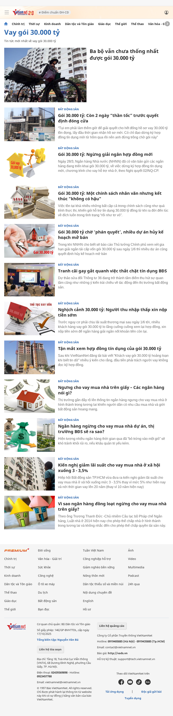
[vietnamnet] (23, 14)
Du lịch (43, 592)
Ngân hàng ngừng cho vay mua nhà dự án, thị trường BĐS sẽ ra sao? (106, 428)
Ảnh (131, 550)
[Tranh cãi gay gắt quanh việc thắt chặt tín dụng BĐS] (29, 280)
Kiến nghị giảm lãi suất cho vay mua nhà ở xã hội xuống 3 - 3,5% (109, 467)
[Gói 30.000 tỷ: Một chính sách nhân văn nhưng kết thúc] (29, 202)
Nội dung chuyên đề (97, 592)
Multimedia (136, 567)
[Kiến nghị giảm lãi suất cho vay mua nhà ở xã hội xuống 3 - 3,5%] (29, 474)
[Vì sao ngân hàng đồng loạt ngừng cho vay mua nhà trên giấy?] (29, 512)
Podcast (133, 576)
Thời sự (34, 24)
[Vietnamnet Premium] (17, 552)
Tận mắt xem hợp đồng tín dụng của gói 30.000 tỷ (109, 348)
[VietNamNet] (6, 24)
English (88, 601)
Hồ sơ (87, 609)
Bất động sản (68, 109)
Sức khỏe (44, 567)
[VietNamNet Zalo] (148, 684)
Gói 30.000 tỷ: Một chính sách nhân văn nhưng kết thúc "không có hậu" (110, 196)
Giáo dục (104, 24)
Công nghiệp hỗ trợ (97, 559)
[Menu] (6, 12)
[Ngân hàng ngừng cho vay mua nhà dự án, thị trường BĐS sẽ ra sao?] (29, 435)
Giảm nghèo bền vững (99, 567)
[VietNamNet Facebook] (121, 684)
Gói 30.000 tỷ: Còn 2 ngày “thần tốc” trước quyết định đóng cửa (108, 118)
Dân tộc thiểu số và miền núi (103, 584)
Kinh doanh (52, 24)
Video (132, 559)
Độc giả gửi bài (151, 691)
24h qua (134, 584)
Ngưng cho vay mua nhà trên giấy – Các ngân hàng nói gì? (111, 390)
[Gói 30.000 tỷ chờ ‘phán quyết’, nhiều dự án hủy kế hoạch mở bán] (29, 241)
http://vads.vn (118, 653)
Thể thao (137, 24)
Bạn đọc (43, 609)
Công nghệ (46, 576)
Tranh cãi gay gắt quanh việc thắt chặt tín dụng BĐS (112, 271)
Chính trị (18, 24)
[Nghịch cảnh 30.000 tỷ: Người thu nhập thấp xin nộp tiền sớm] (29, 318)
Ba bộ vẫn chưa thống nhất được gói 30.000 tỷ (124, 54)
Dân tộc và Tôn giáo (79, 24)
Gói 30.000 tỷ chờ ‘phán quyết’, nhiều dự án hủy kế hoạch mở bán (111, 234)
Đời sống (44, 550)
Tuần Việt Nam (93, 550)
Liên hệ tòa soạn (50, 649)
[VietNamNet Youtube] (130, 684)
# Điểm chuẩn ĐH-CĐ (54, 12)
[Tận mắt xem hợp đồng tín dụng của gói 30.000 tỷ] (29, 357)
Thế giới (121, 24)
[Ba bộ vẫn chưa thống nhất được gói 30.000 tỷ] (45, 75)
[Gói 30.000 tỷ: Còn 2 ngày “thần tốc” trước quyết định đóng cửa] (29, 124)
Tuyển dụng (133, 698)
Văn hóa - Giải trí (160, 24)
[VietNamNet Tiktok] (139, 684)
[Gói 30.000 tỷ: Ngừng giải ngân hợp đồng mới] (29, 163)
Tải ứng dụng (114, 691)
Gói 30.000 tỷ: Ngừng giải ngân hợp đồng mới (105, 154)
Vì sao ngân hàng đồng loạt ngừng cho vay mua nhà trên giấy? (112, 506)
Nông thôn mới (93, 576)
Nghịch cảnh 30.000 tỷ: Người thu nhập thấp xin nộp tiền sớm (112, 312)
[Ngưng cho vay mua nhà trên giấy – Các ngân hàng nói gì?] (29, 396)
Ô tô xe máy (46, 584)
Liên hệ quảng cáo (111, 626)
